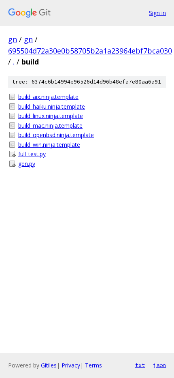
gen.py (26, 164)
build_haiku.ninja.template (51, 106)
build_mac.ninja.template (50, 125)
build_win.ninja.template (49, 144)
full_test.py (32, 154)
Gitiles (49, 365)
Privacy (71, 365)
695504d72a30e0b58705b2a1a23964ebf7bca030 (90, 51)
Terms (93, 365)
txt (140, 365)
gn (12, 39)
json (159, 365)
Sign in (157, 13)
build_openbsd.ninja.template (56, 135)
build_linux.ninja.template (50, 116)
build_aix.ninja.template (48, 97)
